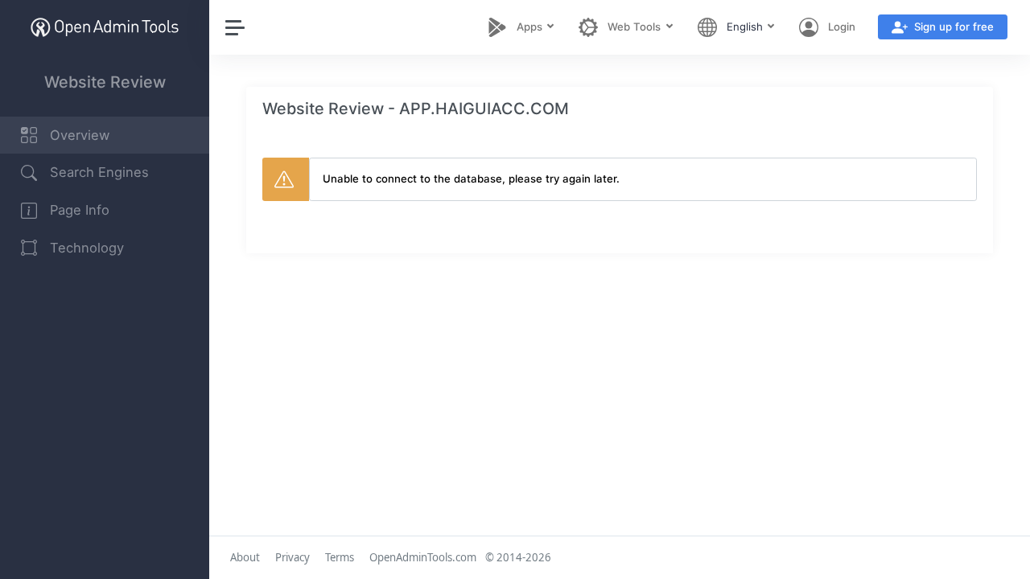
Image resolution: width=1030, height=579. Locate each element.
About (245, 557)
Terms (339, 557)
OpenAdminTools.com (422, 557)
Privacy (292, 557)
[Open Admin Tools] (104, 27)
